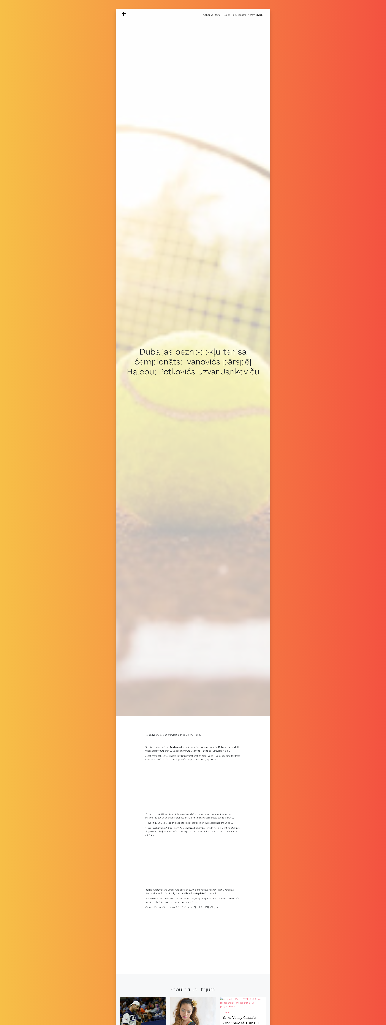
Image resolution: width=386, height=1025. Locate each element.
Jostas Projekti (222, 14)
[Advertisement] (193, 787)
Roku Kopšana (239, 14)
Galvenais (208, 14)
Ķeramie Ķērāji (255, 14)
